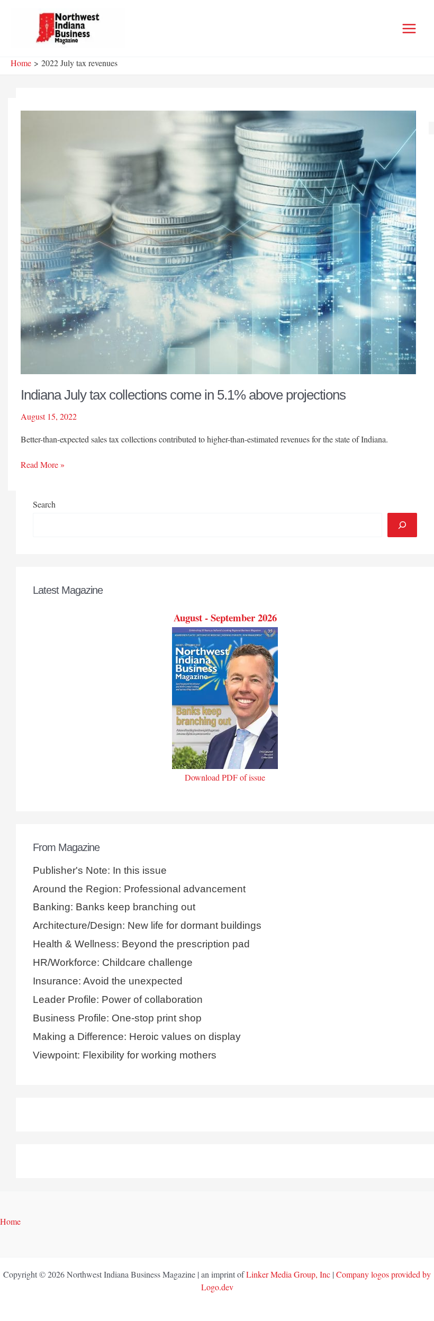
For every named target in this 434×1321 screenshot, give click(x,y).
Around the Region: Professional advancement (139, 888)
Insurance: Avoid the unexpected (108, 981)
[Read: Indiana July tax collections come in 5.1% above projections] (218, 240)
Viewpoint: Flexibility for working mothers (124, 1055)
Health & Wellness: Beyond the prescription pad (141, 943)
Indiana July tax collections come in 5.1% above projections (183, 395)
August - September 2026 (225, 617)
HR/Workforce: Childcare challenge (113, 962)
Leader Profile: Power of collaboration (118, 999)
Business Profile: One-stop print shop (117, 1018)
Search (44, 504)
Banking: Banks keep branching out (114, 906)
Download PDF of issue (225, 777)
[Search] (402, 525)
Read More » (43, 464)
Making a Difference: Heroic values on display (137, 1036)
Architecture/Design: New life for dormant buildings (147, 925)
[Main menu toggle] (409, 28)
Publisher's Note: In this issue (100, 870)
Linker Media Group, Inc (288, 1274)
